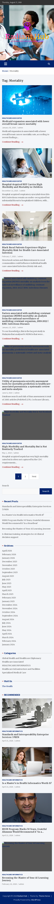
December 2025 (9, 561)
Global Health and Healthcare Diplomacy (21, 658)
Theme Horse (44, 896)
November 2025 (9, 565)
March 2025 (7, 594)
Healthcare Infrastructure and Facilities (21, 669)
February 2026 (9, 554)
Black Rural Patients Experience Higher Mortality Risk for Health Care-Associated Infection (25, 250)
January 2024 (8, 644)
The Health (7, 686)
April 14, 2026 (7, 787)
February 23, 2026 (9, 884)
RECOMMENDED (12, 694)
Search (5, 485)
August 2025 (8, 576)
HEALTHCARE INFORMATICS (16, 665)
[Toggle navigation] (5, 63)
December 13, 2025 (10, 190)
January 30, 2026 (9, 127)
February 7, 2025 (9, 256)
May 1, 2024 (7, 453)
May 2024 (6, 630)
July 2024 (6, 623)
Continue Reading (11, 142)
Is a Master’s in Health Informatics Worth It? (23, 515)
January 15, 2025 (9, 327)
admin (20, 127)
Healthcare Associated (12, 118)
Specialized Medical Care (14, 672)
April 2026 (7, 551)
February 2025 (9, 597)
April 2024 (7, 634)
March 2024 (8, 637)
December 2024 (9, 605)
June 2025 (6, 583)
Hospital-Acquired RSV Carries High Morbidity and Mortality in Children (22, 185)
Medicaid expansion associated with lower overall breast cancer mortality (25, 122)
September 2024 (10, 615)
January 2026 (8, 558)
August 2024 (8, 619)
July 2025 (6, 579)
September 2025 (10, 572)
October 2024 (8, 612)
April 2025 (7, 590)
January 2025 (8, 601)
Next (34, 476)
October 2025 (8, 569)
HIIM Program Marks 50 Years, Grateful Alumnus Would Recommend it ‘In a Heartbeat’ (24, 832)
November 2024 (9, 608)
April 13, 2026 (7, 835)
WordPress (36, 900)
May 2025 (6, 587)
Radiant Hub (22, 896)
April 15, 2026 (7, 740)
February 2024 (9, 641)
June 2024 (6, 626)
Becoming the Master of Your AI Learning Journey (26, 528)
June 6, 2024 (7, 393)
